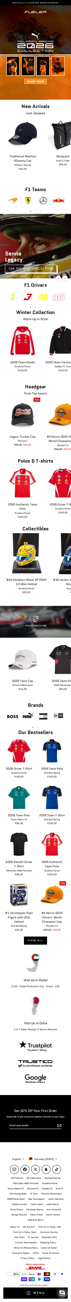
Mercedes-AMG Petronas (26, 1183)
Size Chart (19, 1237)
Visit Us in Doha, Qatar (24, 1232)
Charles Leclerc (19, 1204)
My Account (29, 1226)
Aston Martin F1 (16, 1188)
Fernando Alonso (34, 1209)
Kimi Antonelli (54, 1209)
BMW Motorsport (16, 1199)
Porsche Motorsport (51, 1193)
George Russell (19, 1214)
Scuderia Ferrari (50, 1183)
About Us (15, 1226)
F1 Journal (33, 1237)
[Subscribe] (65, 1270)
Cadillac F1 (47, 1188)
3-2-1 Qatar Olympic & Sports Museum (35, 1029)
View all (35, 940)
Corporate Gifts (49, 1237)
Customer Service (49, 1232)
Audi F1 (59, 1188)
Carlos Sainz (37, 1204)
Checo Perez (36, 1214)
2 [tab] (35, 211)
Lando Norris (52, 1204)
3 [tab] (40, 211)
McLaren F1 (32, 1188)
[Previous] (58, 278)
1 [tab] (30, 211)
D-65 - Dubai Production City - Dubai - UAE (35, 986)
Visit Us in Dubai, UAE (49, 1226)
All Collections (33, 1178)
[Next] (65, 278)
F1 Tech (34, 1193)
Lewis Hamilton (56, 1199)
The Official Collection (31, 268)
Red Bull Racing (52, 1178)
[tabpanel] (12, 200)
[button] (62, 1293)
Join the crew (35, 1283)
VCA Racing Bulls (18, 1193)
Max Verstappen (36, 1199)
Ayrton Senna (53, 1214)
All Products (17, 1178)
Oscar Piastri (16, 1209)
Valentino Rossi (35, 1220)
